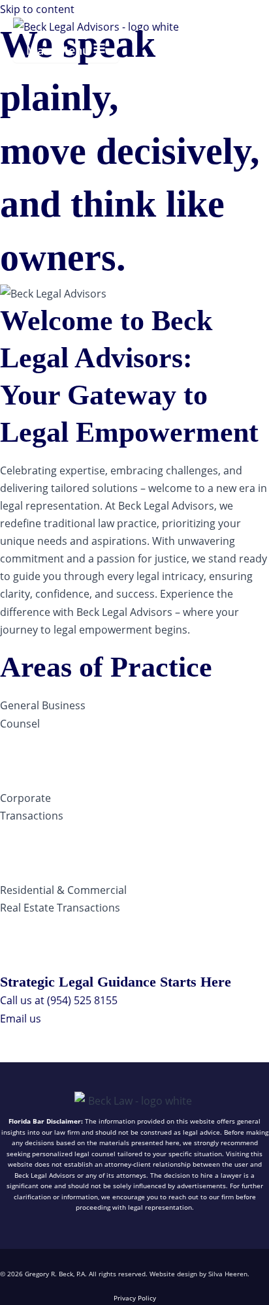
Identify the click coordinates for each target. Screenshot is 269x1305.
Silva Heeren (227, 1273)
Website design (173, 1273)
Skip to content (37, 8)
